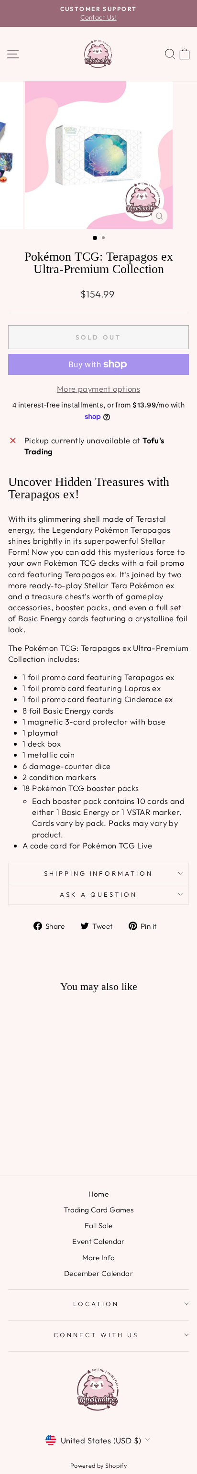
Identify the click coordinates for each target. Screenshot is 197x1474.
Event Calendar (98, 1241)
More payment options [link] (98, 389)
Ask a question (98, 894)
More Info (98, 1257)
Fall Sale (99, 1225)
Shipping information (98, 873)
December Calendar (98, 1273)
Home (98, 1194)
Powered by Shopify (98, 1465)
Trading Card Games (98, 1209)
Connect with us (96, 1335)
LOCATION (96, 1304)
